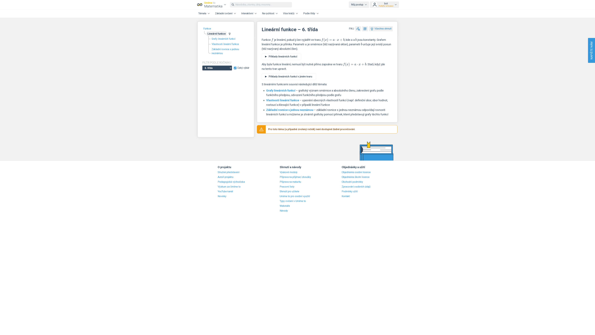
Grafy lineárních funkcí (223, 38)
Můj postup (357, 4)
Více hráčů (288, 13)
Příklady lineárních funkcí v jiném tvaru (290, 76)
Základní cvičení (223, 13)
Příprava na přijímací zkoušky (295, 177)
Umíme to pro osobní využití (295, 196)
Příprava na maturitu (290, 182)
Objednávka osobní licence (356, 172)
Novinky (222, 196)
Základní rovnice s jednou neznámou (225, 51)
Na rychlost (268, 13)
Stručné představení (228, 172)
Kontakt (346, 196)
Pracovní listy (287, 186)
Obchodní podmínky (352, 182)
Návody (284, 210)
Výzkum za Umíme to (229, 186)
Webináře (285, 206)
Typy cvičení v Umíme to (293, 201)
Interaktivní (247, 13)
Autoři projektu (225, 177)
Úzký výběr (243, 68)
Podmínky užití (350, 191)
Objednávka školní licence (356, 177)
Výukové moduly (289, 172)
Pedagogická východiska (231, 182)
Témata (202, 13)
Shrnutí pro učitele (289, 191)
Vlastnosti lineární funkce (225, 44)
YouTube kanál (225, 191)
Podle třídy (309, 13)
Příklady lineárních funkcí (283, 56)
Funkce (207, 28)
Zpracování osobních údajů (356, 186)
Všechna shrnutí (383, 28)
